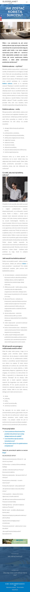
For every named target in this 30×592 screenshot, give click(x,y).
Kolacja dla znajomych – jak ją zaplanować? (13, 485)
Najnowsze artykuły (11, 587)
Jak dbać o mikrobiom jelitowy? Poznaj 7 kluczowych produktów (13, 471)
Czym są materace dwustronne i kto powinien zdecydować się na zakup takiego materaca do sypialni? (15, 434)
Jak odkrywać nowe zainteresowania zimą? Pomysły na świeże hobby (13, 500)
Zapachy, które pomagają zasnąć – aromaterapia (11, 522)
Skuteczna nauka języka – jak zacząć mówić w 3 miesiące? (14, 476)
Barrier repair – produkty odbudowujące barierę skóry (13, 511)
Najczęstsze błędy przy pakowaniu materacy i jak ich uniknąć (14, 516)
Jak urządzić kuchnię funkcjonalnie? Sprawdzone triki (11, 532)
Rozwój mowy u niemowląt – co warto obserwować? (12, 482)
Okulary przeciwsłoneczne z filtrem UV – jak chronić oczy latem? (14, 460)
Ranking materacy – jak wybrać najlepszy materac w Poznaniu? (13, 506)
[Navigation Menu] (27, 2)
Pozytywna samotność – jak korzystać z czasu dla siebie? (14, 527)
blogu (4, 452)
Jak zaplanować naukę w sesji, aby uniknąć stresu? (13, 490)
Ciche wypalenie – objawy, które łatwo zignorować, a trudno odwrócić (12, 495)
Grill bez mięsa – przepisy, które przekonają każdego (14, 466)
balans (24, 263)
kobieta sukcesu (7, 83)
